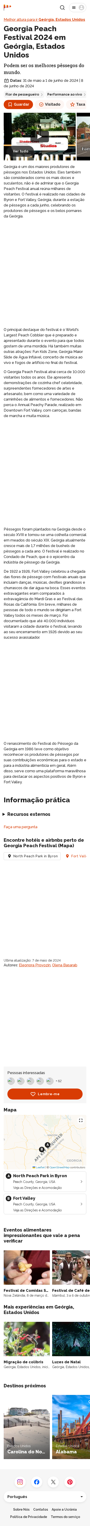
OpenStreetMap (59, 1167)
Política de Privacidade (28, 1517)
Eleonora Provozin (35, 965)
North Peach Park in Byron (35, 856)
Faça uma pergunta (20, 827)
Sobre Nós (21, 1509)
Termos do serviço (65, 1517)
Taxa (80, 104)
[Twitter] (53, 1482)
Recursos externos (28, 814)
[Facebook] (36, 1482)
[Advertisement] (45, 269)
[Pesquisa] (62, 7)
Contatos (40, 1509)
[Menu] (77, 7)
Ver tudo (20, 151)
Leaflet (40, 1167)
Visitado (52, 104)
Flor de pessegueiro (22, 94)
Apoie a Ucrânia (64, 1509)
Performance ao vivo (64, 94)
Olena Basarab (64, 965)
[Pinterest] (69, 1482)
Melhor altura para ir (44, 19)
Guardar (21, 104)
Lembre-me (49, 1094)
